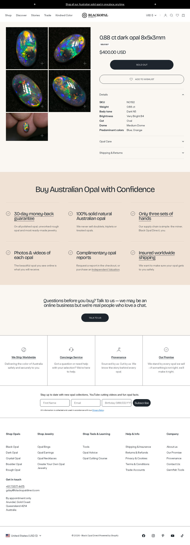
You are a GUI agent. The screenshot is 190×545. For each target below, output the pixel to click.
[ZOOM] (42, 63)
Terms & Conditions (137, 464)
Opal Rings (43, 446)
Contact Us (173, 464)
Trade (47, 15)
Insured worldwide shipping (157, 255)
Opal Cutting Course (95, 458)
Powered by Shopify (108, 535)
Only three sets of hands (156, 216)
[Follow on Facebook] (143, 536)
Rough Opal (13, 470)
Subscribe (142, 403)
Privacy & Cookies (136, 458)
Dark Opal (12, 452)
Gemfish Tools (175, 470)
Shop (8, 15)
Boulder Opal (14, 464)
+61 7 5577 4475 (15, 486)
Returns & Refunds (137, 452)
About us (172, 446)
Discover (21, 15)
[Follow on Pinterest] (163, 536)
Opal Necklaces (46, 458)
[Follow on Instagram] (153, 536)
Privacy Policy (98, 410)
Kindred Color (64, 15)
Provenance (174, 458)
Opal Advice (90, 452)
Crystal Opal (13, 458)
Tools (86, 446)
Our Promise (174, 452)
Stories (35, 15)
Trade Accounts (135, 470)
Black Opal (12, 446)
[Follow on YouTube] (172, 536)
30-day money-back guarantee (34, 216)
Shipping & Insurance (138, 446)
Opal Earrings (45, 452)
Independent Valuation (105, 269)
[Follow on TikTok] (182, 536)
